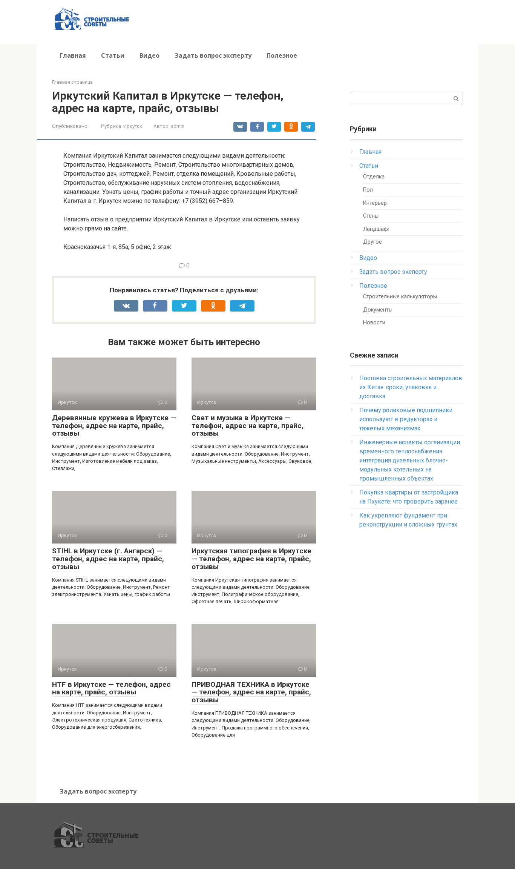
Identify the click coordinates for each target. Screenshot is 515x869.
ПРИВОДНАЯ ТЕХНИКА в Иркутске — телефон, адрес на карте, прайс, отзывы (251, 692)
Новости (374, 322)
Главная (73, 55)
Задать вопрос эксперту (213, 55)
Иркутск (132, 126)
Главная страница (72, 82)
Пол (368, 190)
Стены (371, 216)
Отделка (374, 176)
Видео (149, 55)
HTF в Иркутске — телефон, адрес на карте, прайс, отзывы (111, 688)
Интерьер (375, 203)
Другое (372, 242)
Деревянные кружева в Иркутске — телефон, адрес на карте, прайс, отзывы (114, 425)
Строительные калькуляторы (400, 296)
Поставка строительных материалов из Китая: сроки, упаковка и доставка (410, 387)
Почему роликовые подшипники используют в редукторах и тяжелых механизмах (405, 419)
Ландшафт (376, 229)
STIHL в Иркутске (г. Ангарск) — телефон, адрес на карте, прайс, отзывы (108, 559)
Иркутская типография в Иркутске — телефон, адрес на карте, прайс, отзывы (251, 559)
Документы (377, 310)
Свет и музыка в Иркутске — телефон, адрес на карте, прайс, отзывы (247, 425)
